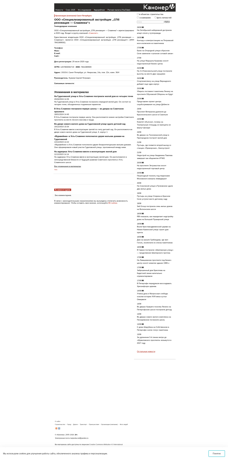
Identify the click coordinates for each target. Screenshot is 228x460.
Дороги (75, 424)
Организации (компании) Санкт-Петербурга (73, 16)
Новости (59, 10)
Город (69, 424)
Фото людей (124, 424)
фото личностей (164, 18)
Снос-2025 (70, 10)
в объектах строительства (151, 14)
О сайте (57, 421)
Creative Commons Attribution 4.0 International (106, 444)
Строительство (60, 424)
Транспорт (83, 424)
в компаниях (145, 18)
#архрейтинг (99, 10)
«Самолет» (93, 33)
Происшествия (94, 424)
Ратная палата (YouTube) (119, 10)
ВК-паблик (112, 203)
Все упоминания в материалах (67, 166)
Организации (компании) (109, 424)
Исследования (84, 10)
